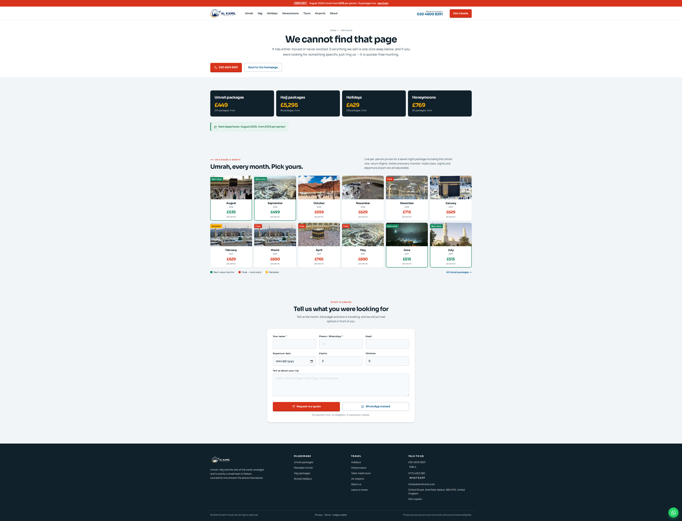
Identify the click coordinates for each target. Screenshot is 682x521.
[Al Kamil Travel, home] (223, 13)
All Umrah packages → (459, 272)
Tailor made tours (361, 473)
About (334, 13)
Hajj (260, 13)
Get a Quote (460, 13)
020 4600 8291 (228, 67)
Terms (327, 514)
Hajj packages (302, 473)
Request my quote (309, 406)
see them (383, 3)
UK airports (357, 478)
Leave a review (359, 489)
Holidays (272, 13)
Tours (306, 13)
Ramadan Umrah (303, 467)
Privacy (319, 514)
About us (356, 484)
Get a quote (415, 499)
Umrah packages (303, 462)
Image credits (339, 514)
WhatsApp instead (378, 406)
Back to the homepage (263, 67)
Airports (320, 13)
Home (333, 30)
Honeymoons (290, 13)
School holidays (303, 478)
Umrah (249, 13)
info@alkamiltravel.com (421, 484)
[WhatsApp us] (673, 512)
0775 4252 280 (416, 475)
